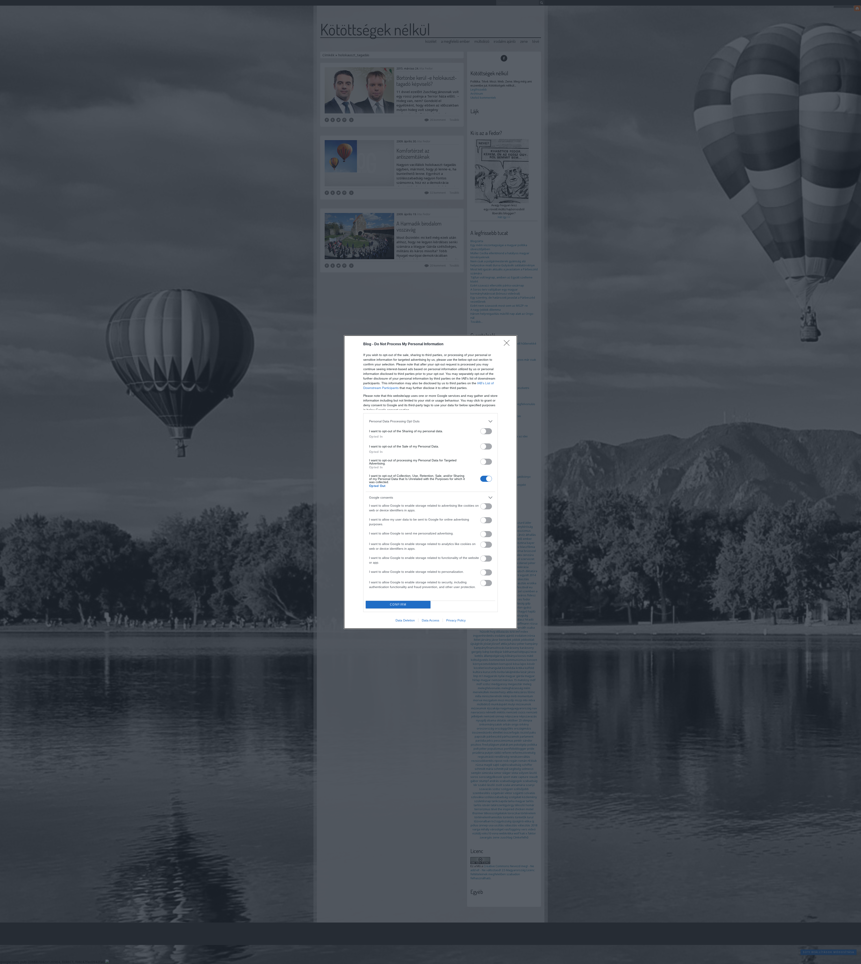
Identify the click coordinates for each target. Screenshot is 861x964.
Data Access (430, 620)
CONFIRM (398, 604)
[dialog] (430, 482)
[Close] (508, 344)
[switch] (486, 431)
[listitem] (430, 421)
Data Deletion (405, 620)
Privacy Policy (456, 620)
